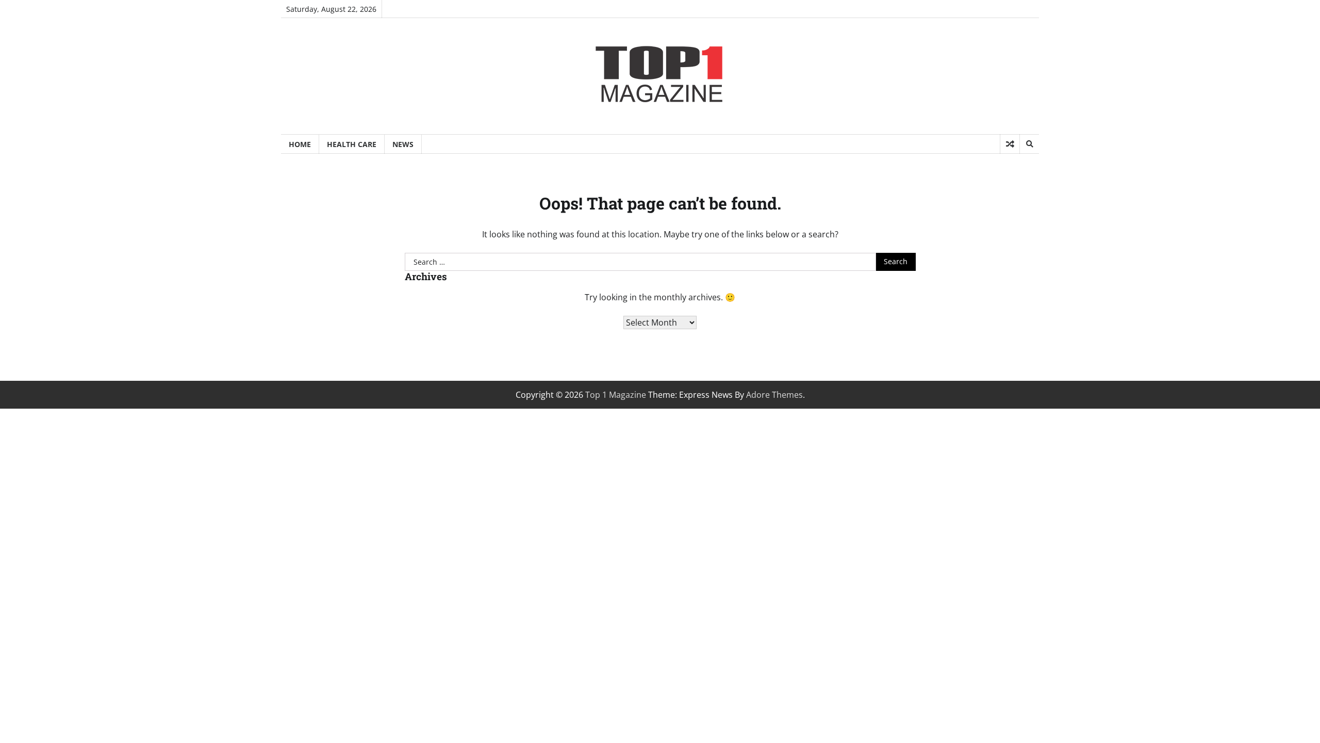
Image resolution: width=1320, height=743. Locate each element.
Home (300, 144)
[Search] (1029, 144)
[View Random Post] (1009, 144)
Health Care (351, 144)
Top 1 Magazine (615, 394)
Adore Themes (774, 394)
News (403, 144)
